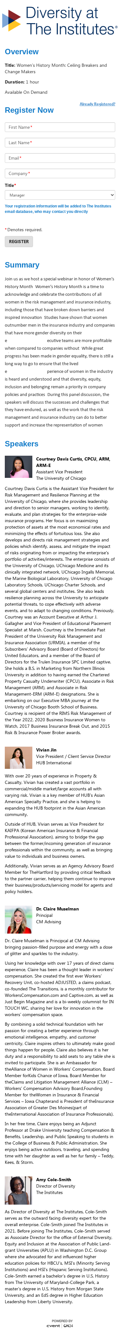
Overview (22, 52)
